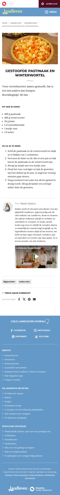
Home (4, 23)
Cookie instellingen (36, 475)
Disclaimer (9, 475)
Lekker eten (15, 23)
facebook (20, 330)
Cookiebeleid (50, 475)
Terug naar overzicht (18, 293)
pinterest (21, 336)
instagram (44, 330)
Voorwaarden (30, 478)
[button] (49, 4)
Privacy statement (21, 475)
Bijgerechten (30, 23)
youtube (44, 336)
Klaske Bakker (28, 203)
